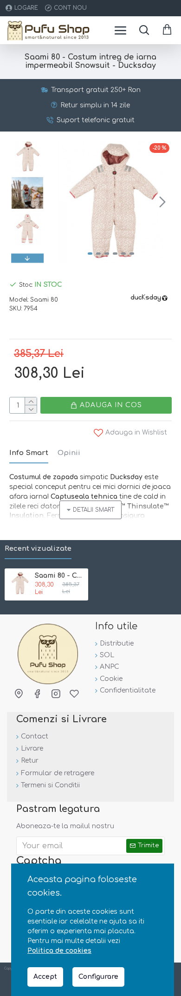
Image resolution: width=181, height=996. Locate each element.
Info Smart (28, 453)
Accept (45, 976)
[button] (59, 201)
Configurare (98, 976)
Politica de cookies (59, 950)
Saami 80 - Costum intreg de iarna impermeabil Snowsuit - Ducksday (60, 575)
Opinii (69, 453)
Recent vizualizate (38, 549)
